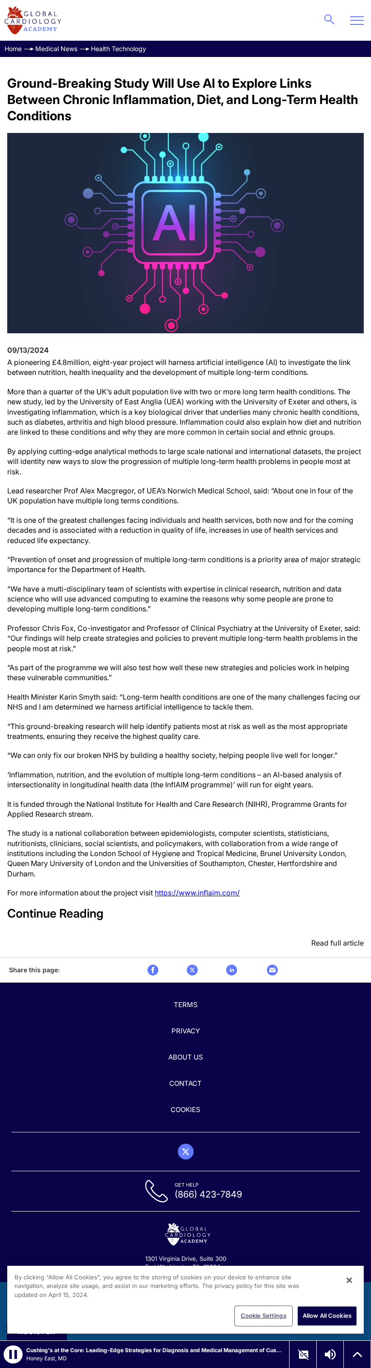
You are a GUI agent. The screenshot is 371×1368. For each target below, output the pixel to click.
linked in (231, 970)
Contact (185, 1083)
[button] (13, 1354)
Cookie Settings (263, 1315)
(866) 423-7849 (208, 1194)
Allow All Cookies (327, 1315)
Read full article (337, 942)
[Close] (349, 1280)
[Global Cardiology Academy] (33, 20)
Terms (186, 1004)
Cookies (185, 1109)
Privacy (185, 1031)
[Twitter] (186, 1152)
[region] (185, 1300)
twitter (192, 970)
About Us (185, 1057)
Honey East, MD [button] (46, 1358)
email (272, 970)
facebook (153, 970)
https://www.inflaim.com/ (197, 892)
